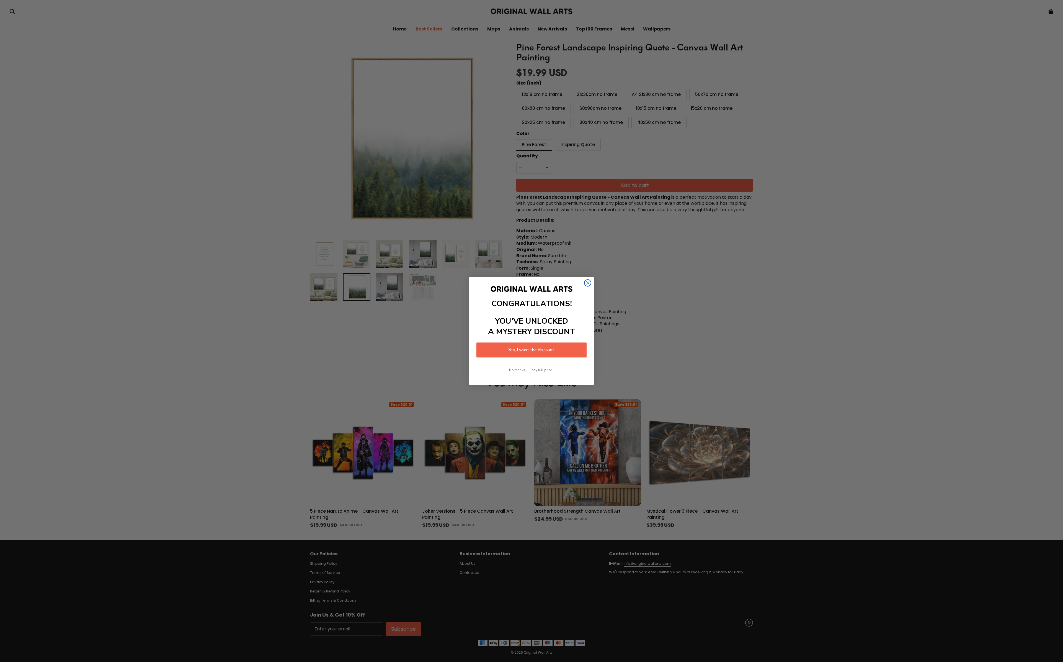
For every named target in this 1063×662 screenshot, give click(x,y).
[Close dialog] (587, 283)
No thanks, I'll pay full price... (531, 370)
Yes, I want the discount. (531, 350)
